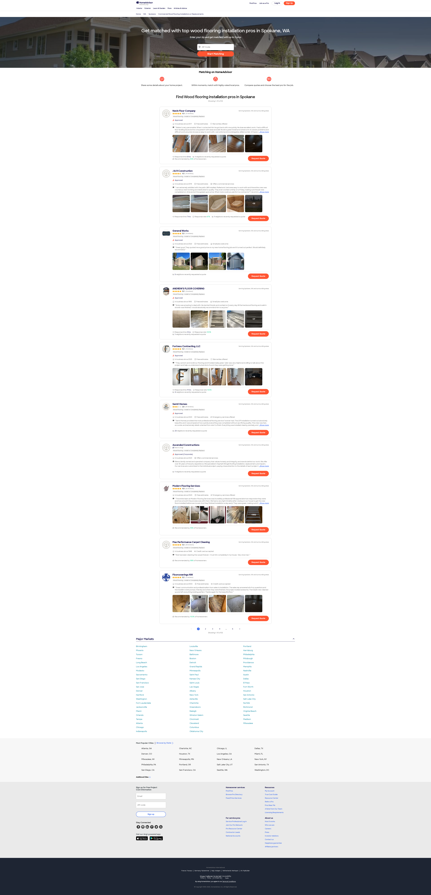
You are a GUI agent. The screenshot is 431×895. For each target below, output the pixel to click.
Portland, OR (185, 764)
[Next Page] (239, 629)
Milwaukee (248, 723)
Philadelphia (248, 654)
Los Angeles (141, 666)
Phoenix (139, 650)
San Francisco (142, 683)
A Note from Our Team (273, 809)
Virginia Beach (249, 711)
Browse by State (164, 743)
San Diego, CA (147, 770)
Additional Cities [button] (142, 777)
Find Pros (229, 791)
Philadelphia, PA (148, 764)
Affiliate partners (271, 847)
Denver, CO (146, 754)
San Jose (140, 687)
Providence (248, 662)
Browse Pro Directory (234, 794)
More (170, 8)
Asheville (194, 699)
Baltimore (194, 654)
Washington (141, 699)
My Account (269, 791)
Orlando (140, 715)
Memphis (247, 666)
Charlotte (194, 703)
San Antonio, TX (262, 764)
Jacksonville (141, 707)
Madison (247, 719)
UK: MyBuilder (245, 871)
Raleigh (193, 711)
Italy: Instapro (215, 871)
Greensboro (195, 707)
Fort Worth (248, 687)
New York (194, 695)
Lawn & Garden (159, 8)
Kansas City (195, 679)
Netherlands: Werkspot (230, 871)
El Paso (246, 683)
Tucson (139, 654)
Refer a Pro (269, 802)
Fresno (139, 658)
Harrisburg (248, 650)
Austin (246, 675)
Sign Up (289, 3)
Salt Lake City (249, 699)
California (209, 877)
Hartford (140, 695)
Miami (138, 711)
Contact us (269, 839)
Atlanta (139, 723)
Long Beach (141, 662)
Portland (247, 646)
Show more (264, 132)
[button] (181, 143)
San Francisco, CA (187, 770)
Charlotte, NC (185, 748)
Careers (268, 829)
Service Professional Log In (236, 821)
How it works (270, 821)
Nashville (247, 670)
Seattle (246, 715)
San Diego (140, 679)
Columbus (194, 727)
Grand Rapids (196, 666)
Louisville (194, 646)
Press (267, 832)
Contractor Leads (233, 832)
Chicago (140, 727)
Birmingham (141, 646)
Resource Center (271, 798)
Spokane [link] (152, 14)
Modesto (140, 670)
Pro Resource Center (234, 829)
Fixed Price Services (234, 798)
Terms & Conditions (229, 881)
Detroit (193, 662)
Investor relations (271, 836)
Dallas (246, 679)
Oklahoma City (196, 731)
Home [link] (138, 14)
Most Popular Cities (145, 743)
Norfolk (246, 703)
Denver (139, 691)
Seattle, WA (222, 770)
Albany (193, 691)
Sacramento (141, 675)
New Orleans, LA (224, 759)
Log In (277, 3)
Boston (193, 658)
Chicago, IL (222, 748)
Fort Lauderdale (143, 703)
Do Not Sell (217, 877)
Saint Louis (194, 683)
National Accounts (233, 836)
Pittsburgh (248, 658)
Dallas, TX (259, 748)
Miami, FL (259, 754)
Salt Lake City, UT (225, 764)
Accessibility (226, 877)
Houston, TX (184, 754)
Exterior (148, 8)
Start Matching (215, 53)
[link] (215, 114)
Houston (247, 691)
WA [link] (144, 14)
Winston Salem (196, 715)
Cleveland (194, 723)
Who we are (269, 825)
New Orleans (195, 650)
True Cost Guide (271, 794)
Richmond (248, 707)
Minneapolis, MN (186, 759)
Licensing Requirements (274, 812)
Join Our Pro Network (234, 825)
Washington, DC (262, 770)
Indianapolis (141, 731)
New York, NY (261, 759)
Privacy (202, 877)
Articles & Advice (180, 8)
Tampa (139, 719)
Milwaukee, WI (147, 759)
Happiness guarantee (273, 843)
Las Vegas (194, 687)
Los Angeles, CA (224, 754)
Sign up (151, 814)
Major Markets (145, 639)
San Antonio (248, 695)
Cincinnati (194, 719)
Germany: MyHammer (201, 871)
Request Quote (258, 158)
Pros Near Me (270, 805)
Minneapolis (195, 670)
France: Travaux (186, 871)
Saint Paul (194, 675)
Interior (139, 8)
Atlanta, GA (146, 748)
